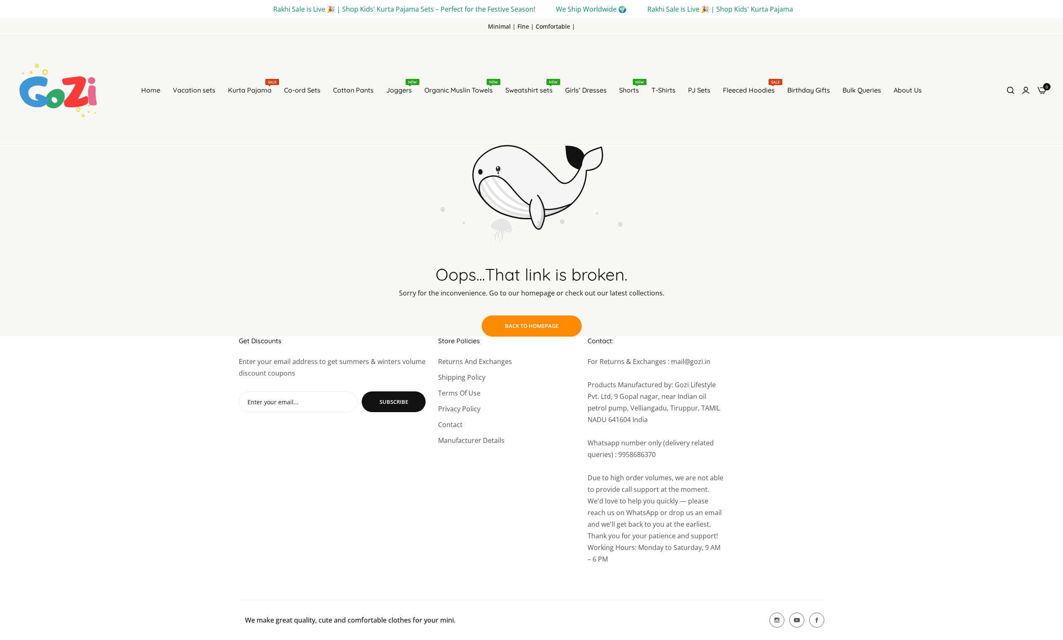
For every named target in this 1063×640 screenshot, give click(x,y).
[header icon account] (1025, 90)
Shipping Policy (461, 377)
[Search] (1010, 90)
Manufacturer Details (471, 440)
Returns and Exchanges (475, 361)
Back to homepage (531, 326)
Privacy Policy (459, 408)
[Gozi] (62, 90)
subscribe (394, 401)
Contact (450, 424)
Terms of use (459, 393)
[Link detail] (776, 620)
